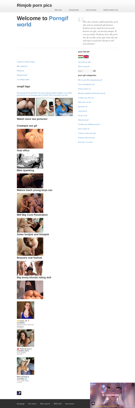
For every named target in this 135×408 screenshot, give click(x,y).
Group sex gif (82, 115)
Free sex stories (91, 10)
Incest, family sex (84, 129)
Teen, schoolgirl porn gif (86, 84)
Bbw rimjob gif (22, 66)
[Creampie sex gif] (30, 148)
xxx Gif (64, 95)
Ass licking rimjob (23, 79)
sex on (28, 95)
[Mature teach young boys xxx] (30, 212)
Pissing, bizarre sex (84, 89)
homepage (21, 403)
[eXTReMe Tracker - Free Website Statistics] (19, 394)
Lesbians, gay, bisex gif (86, 97)
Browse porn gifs (83, 66)
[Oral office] (30, 168)
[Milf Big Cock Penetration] (30, 232)
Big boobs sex (82, 106)
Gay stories (69, 403)
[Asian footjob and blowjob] (30, 255)
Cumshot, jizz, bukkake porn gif (88, 124)
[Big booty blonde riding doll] (30, 298)
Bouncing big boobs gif (25, 93)
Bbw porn (58, 10)
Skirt (35, 93)
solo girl (40, 93)
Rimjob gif (20, 70)
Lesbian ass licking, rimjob (26, 62)
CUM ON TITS (47, 95)
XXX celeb (58, 403)
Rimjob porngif (22, 75)
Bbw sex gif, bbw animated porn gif (90, 80)
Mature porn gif (83, 120)
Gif (24, 95)
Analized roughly (50, 93)
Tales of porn (45, 403)
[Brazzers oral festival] (30, 275)
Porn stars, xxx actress (85, 142)
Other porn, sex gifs (84, 102)
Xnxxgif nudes (74, 10)
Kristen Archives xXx (111, 10)
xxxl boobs (57, 95)
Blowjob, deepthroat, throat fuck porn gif (91, 93)
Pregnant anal (35, 95)
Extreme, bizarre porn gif (86, 137)
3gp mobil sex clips (84, 62)
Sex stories (32, 403)
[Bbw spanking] (30, 187)
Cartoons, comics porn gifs (87, 133)
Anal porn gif (82, 111)
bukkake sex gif (62, 93)
